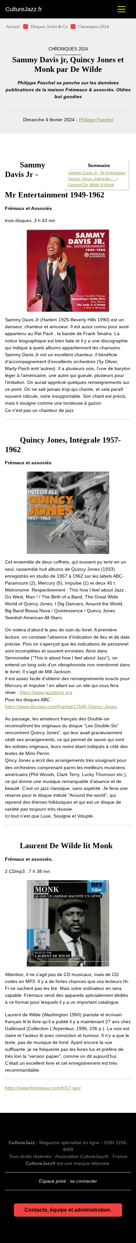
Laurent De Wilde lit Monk (91, 185)
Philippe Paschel (96, 119)
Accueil (13, 26)
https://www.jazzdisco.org (46, 692)
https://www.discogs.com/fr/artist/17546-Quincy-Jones (61, 706)
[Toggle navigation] (121, 9)
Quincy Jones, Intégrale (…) (93, 179)
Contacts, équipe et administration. (68, 1210)
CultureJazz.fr (23, 9)
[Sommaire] (7, 164)
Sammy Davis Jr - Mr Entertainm (96, 173)
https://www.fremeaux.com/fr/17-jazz (43, 1087)
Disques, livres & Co (49, 26)
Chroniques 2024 (93, 26)
